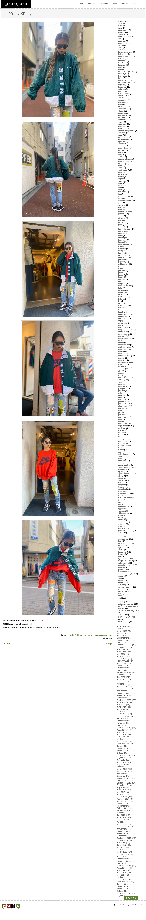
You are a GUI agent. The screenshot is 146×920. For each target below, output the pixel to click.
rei (119, 437)
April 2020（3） (123, 711)
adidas (121, 32)
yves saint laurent (125, 531)
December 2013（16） (126, 886)
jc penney (122, 262)
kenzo (120, 281)
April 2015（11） (124, 850)
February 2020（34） (126, 716)
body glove (122, 76)
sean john (122, 461)
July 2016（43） (124, 815)
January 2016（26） (125, 829)
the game (122, 485)
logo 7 (120, 312)
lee (119, 301)
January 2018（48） (125, 774)
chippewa (122, 113)
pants (99, 635)
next (109, 644)
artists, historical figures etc (129, 611)
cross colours (123, 139)
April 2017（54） (124, 794)
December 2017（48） (126, 776)
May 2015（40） (124, 847)
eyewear (121, 548)
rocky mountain (124, 445)
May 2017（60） (124, 792)
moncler (121, 358)
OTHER (120, 602)
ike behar (122, 249)
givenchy (121, 218)
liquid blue (122, 310)
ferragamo (122, 185)
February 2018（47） (126, 771)
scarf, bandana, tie (125, 574)
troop (120, 500)
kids (120, 556)
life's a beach (123, 306)
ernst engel (122, 174)
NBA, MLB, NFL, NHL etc (128, 617)
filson (120, 190)
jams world (122, 257)
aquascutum (123, 43)
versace (121, 511)
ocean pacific (123, 378)
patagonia (122, 389)
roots (120, 448)
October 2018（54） (125, 753)
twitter (9, 906)
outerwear (122, 563)
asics (120, 48)
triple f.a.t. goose (125, 498)
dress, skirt (122, 545)
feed (18, 906)
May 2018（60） (124, 764)
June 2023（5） (124, 626)
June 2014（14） (124, 873)
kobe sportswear (125, 286)
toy (119, 596)
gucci (120, 225)
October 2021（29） (125, 670)
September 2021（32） (127, 672)
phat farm (122, 402)
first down (122, 192)
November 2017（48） (126, 778)
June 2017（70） (124, 790)
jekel (120, 266)
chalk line (122, 107)
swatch (121, 483)
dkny (120, 155)
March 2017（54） (125, 797)
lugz (120, 321)
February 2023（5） (125, 633)
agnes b (121, 34)
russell (121, 450)
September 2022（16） (127, 645)
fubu (120, 198)
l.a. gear (121, 290)
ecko (120, 168)
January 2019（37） (125, 746)
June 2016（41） (124, 817)
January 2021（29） (125, 691)
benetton (121, 65)
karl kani (121, 279)
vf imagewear (123, 513)
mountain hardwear (125, 362)
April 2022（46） (124, 656)
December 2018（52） (126, 748)
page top (131, 897)
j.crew (120, 253)
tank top (121, 591)
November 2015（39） (126, 833)
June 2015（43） (124, 845)
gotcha (121, 220)
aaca (120, 28)
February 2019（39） (126, 744)
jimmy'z (121, 268)
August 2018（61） (125, 757)
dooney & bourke (125, 159)
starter (121, 476)
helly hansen (123, 233)
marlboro (121, 336)
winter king (122, 522)
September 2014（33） (127, 866)
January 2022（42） (125, 663)
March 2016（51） (125, 824)
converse (122, 133)
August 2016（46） (125, 813)
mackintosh (123, 327)
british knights (124, 80)
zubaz (120, 533)
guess (120, 227)
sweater (121, 585)
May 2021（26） (124, 682)
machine (121, 325)
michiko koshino (124, 349)
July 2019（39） (124, 732)
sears (120, 463)
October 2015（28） (125, 836)
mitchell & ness (124, 356)
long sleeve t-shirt (125, 561)
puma (120, 421)
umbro (120, 504)
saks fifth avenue (125, 454)
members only (124, 345)
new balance (123, 367)
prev (7, 644)
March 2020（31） (125, 714)
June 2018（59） (124, 762)
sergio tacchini (124, 465)
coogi (120, 135)
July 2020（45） (124, 705)
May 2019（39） (124, 737)
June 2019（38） (124, 734)
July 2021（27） (124, 677)
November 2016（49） (126, 806)
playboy (121, 408)
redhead (121, 432)
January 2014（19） (125, 884)
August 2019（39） (125, 730)
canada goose (123, 93)
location (125, 4)
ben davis (122, 63)
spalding (121, 472)
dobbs (120, 157)
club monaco (123, 120)
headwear (122, 552)
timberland (122, 489)
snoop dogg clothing (126, 467)
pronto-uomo (123, 417)
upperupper (122, 509)
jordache (121, 271)
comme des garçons (126, 131)
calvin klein (122, 91)
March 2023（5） (124, 631)
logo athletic (123, 314)
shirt (120, 578)
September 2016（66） (127, 810)
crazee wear (123, 137)
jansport (121, 260)
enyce (120, 172)
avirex (120, 50)
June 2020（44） (124, 707)
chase (120, 111)
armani (121, 45)
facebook (13, 906)
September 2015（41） (127, 838)
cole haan (122, 126)
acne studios (123, 30)
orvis (120, 382)
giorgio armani (124, 212)
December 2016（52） (126, 803)
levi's (81, 635)
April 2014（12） (124, 877)
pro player (122, 415)
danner (121, 144)
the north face (123, 487)
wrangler (121, 526)
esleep (121, 177)
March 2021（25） (125, 686)
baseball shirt (123, 543)
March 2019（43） (125, 741)
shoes (120, 580)
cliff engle (122, 118)
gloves (121, 550)
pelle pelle (122, 393)
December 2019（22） (126, 721)
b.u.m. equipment (125, 52)
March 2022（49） (125, 659)
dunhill (120, 166)
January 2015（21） (125, 856)
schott (120, 458)
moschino (122, 360)
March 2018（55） (125, 769)
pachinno (121, 384)
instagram (91, 4)
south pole (122, 469)
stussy (121, 478)
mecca (121, 343)
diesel (120, 153)
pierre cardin (123, 406)
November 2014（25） (126, 861)
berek (120, 67)
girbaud (121, 214)
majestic (121, 332)
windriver (122, 520)
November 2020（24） (126, 695)
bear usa (121, 61)
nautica (121, 365)
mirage (121, 351)
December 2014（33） (126, 859)
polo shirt (122, 570)
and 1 (120, 39)
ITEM (77, 635)
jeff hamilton (123, 264)
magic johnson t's (125, 330)
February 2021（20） (126, 689)
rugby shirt (122, 572)
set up (120, 576)
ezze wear (122, 181)
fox (119, 194)
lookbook (104, 4)
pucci (120, 419)
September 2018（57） (127, 755)
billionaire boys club (126, 72)
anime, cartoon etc (125, 604)
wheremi (121, 515)
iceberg (121, 246)
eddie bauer (123, 170)
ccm (120, 104)
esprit (120, 179)
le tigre (121, 299)
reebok (121, 435)
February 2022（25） (126, 661)
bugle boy (122, 85)
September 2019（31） (127, 728)
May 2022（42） (124, 654)
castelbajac (122, 100)
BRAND (71, 635)
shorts (120, 583)
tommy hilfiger (124, 493)
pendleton (122, 395)
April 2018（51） (124, 767)
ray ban (121, 430)
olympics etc (123, 622)
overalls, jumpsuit (125, 565)
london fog (122, 316)
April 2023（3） (123, 629)
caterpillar (122, 102)
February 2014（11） (126, 882)
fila (119, 187)
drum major (122, 163)
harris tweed (123, 231)
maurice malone (124, 338)
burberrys (122, 87)
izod (120, 251)
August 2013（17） (125, 896)
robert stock (123, 441)
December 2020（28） (126, 693)
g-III (120, 203)
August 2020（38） (125, 702)
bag (119, 541)
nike (94, 635)
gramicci (121, 223)
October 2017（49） (125, 780)
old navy (121, 380)
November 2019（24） (126, 723)
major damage (124, 334)
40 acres (121, 24)
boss (120, 78)
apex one (122, 41)
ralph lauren (123, 426)
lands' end (122, 297)
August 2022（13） (125, 647)
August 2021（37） (125, 675)
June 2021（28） (124, 679)
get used (121, 209)
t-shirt (120, 589)
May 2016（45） (124, 820)
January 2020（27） (125, 718)
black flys (122, 74)
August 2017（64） (125, 785)
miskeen (121, 354)
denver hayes (123, 148)
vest (120, 598)
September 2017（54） (127, 783)
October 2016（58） (125, 808)
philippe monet (124, 404)
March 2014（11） (125, 879)
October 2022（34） (125, 642)
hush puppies (123, 244)
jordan (120, 273)
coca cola (122, 124)
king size (121, 284)
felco (120, 183)
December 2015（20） (126, 831)
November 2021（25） (126, 668)
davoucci (121, 146)
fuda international (125, 201)
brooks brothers (124, 83)
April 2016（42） (124, 822)
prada (120, 413)
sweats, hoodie (107, 635)
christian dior (123, 115)
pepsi (120, 397)
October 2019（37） (125, 725)
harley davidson (124, 229)
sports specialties (125, 474)
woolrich (121, 524)
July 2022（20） (124, 649)
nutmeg (121, 373)
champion (122, 109)
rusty (120, 452)
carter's (121, 98)
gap (119, 207)
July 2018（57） (124, 760)
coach (120, 122)
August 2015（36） (125, 840)
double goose (123, 161)
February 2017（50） (126, 799)
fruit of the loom (124, 196)
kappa (120, 277)
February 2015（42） (126, 854)
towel (120, 594)
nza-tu (120, 375)
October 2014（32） (125, 863)
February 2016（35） (126, 826)
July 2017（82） (124, 787)
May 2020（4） (123, 709)
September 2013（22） (127, 893)
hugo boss (122, 240)
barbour (121, 59)
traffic (120, 496)
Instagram (4, 906)
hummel (121, 242)
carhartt (121, 96)
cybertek (121, 142)
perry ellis (122, 399)
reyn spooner (123, 439)
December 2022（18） (126, 638)
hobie (120, 236)
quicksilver (122, 424)
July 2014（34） (124, 870)
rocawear (122, 443)
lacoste (121, 295)
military (121, 615)
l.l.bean (121, 292)
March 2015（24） (125, 852)
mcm (120, 340)
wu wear (121, 528)
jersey (120, 554)
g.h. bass (122, 205)
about (135, 4)
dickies (121, 150)
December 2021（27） (126, 666)
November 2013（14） (126, 889)
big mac (121, 69)
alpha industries (124, 37)
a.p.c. (120, 26)
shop (115, 4)
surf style (122, 480)
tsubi (120, 502)
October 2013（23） (125, 891)
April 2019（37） (124, 739)
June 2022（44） (124, 652)
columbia (121, 128)
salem (120, 456)
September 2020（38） (127, 700)
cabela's (121, 89)
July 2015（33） (124, 843)
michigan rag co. (125, 347)
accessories (123, 539)
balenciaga (122, 54)
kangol (121, 275)
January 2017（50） (125, 801)
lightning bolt (123, 308)
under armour (123, 507)
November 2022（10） (126, 640)
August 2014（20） (125, 868)
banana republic (124, 56)
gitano (120, 216)
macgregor (122, 323)
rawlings (121, 428)
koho (120, 288)
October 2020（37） (125, 698)
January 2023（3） (125, 636)
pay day (121, 391)
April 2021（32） (124, 684)
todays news (123, 491)
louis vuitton (123, 319)
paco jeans (122, 386)
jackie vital (122, 255)
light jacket (88, 635)
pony (120, 410)
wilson (120, 518)
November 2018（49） (126, 751)
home (80, 4)
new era (121, 369)
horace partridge (124, 238)
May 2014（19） (124, 875)
